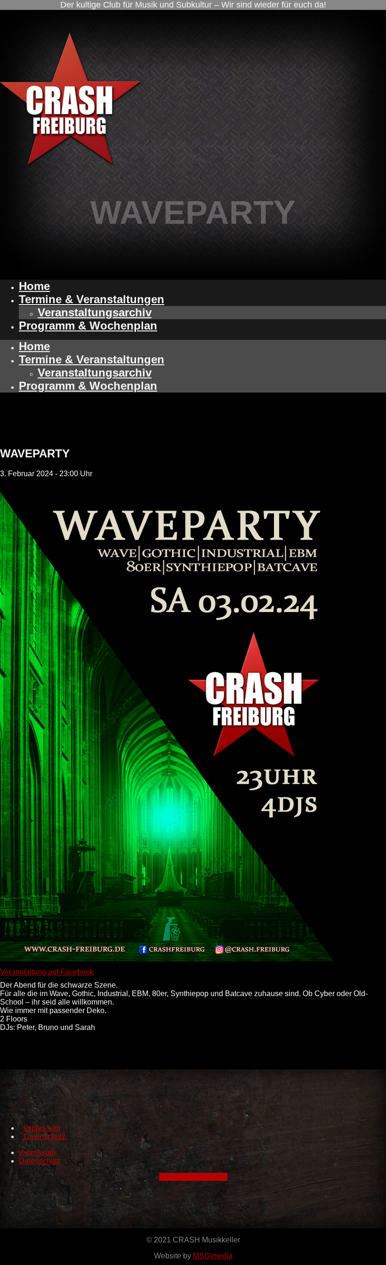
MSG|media (213, 1256)
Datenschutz (44, 1136)
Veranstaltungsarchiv (95, 312)
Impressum (42, 1128)
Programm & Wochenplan (88, 325)
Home (34, 286)
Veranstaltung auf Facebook (47, 972)
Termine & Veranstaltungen (91, 299)
